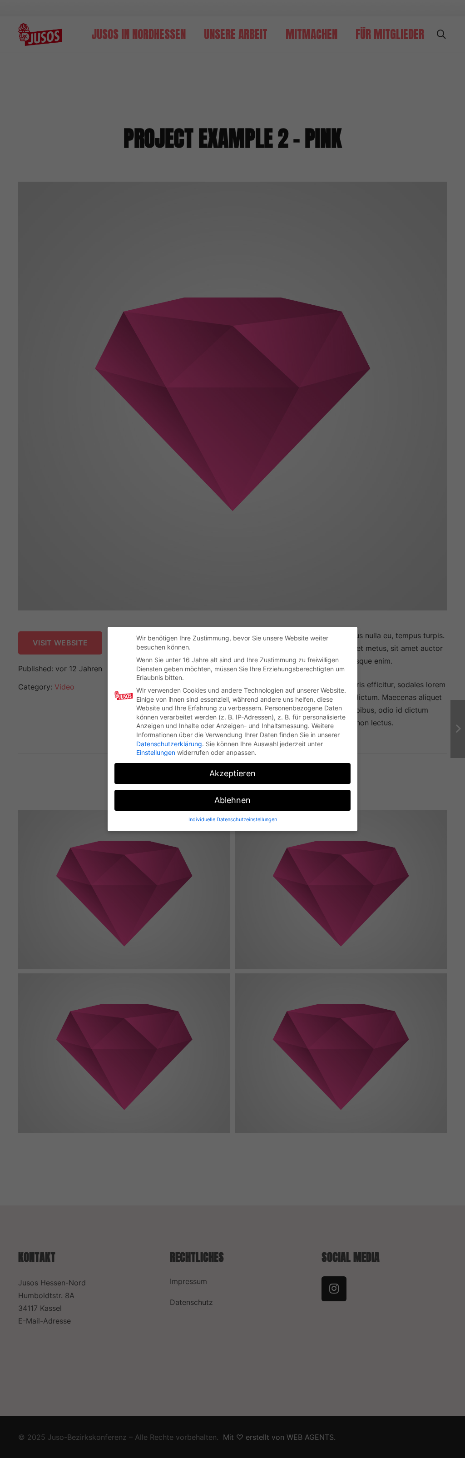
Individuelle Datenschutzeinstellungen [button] (232, 820)
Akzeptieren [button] (232, 773)
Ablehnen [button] (232, 800)
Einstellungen (155, 752)
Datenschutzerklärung (169, 744)
